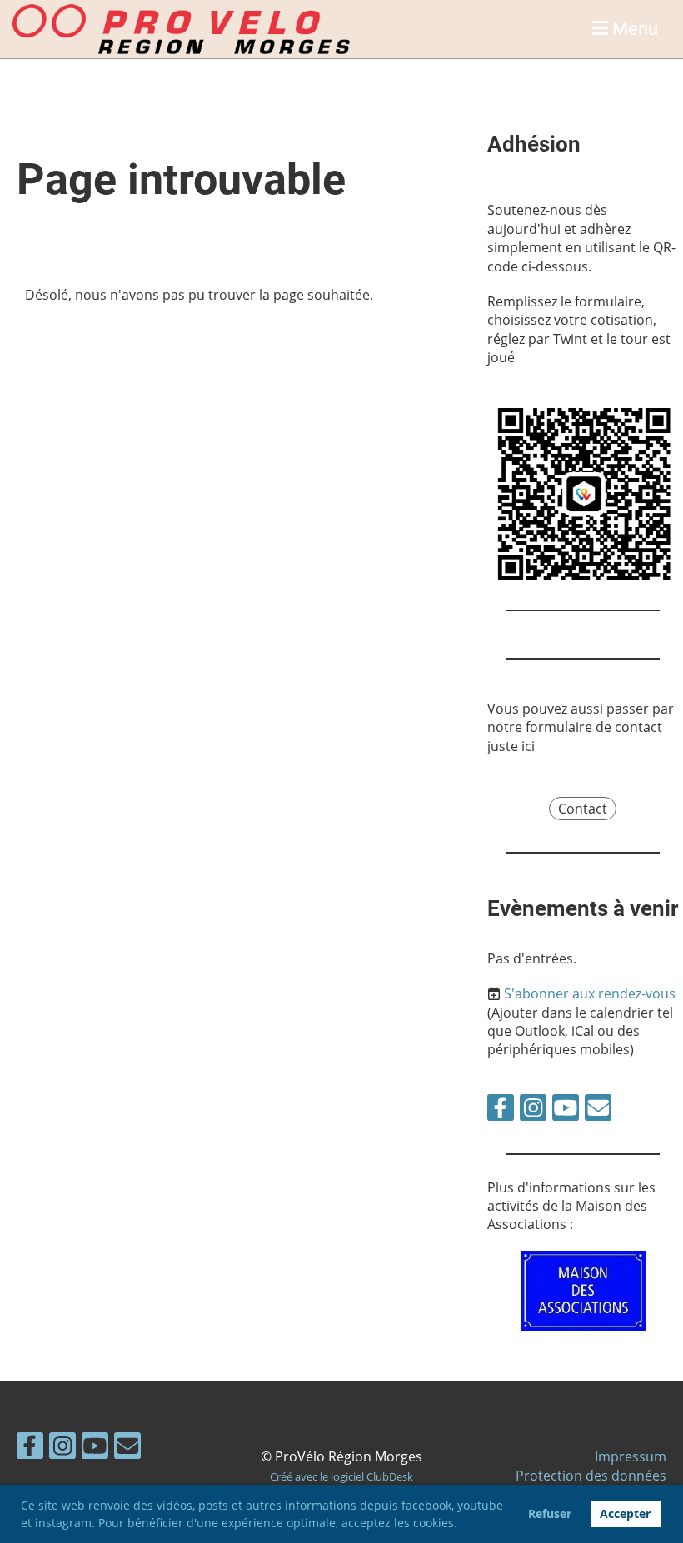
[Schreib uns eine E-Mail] (598, 1110)
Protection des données (591, 1475)
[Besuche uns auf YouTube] (565, 1110)
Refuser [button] (549, 1513)
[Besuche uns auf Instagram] (533, 1110)
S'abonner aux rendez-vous (590, 993)
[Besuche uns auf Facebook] (500, 1110)
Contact (582, 808)
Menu (633, 28)
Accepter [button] (625, 1513)
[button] (463, 1524)
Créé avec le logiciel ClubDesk (341, 1476)
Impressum (630, 1456)
